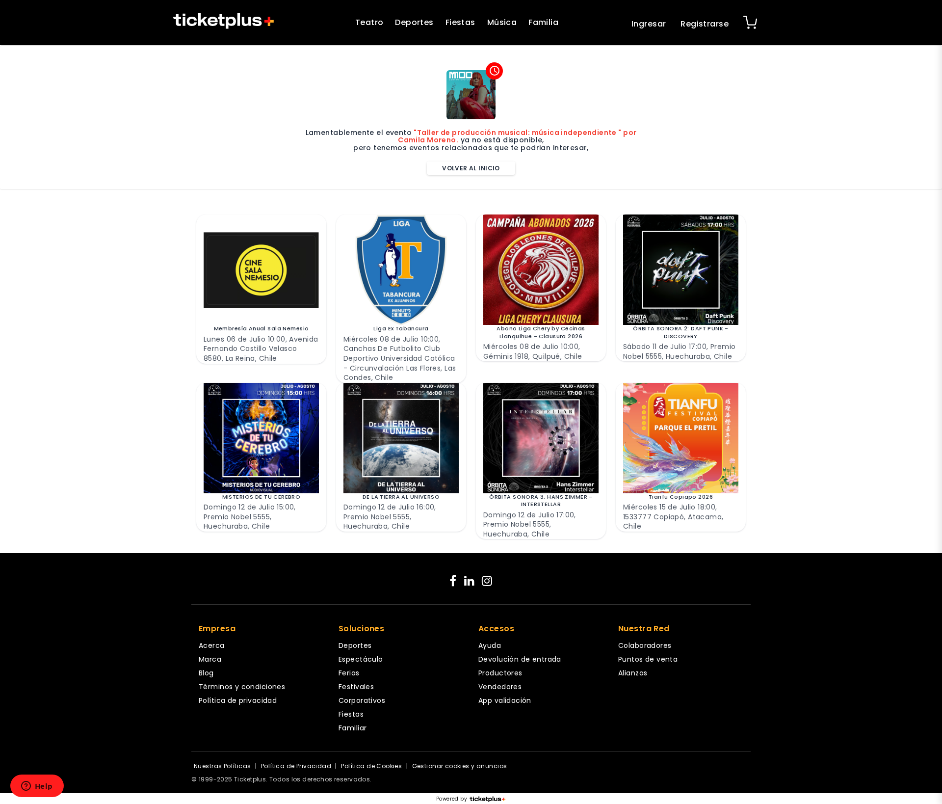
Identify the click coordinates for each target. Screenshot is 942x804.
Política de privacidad (238, 700)
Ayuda (489, 645)
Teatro (369, 22)
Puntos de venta (648, 659)
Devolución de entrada (519, 659)
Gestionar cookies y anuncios (459, 766)
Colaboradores (644, 645)
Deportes (414, 22)
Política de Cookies (371, 766)
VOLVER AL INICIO (471, 168)
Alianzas (632, 673)
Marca (210, 659)
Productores (500, 673)
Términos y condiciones (242, 687)
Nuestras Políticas (222, 766)
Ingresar (648, 23)
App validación (504, 700)
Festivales (356, 687)
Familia (543, 22)
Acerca (212, 645)
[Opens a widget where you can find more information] (37, 787)
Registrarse (704, 23)
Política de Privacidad (296, 766)
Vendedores (500, 687)
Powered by (451, 799)
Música (502, 22)
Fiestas (460, 22)
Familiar (352, 728)
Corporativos (362, 700)
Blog (206, 673)
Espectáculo (361, 659)
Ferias (349, 673)
